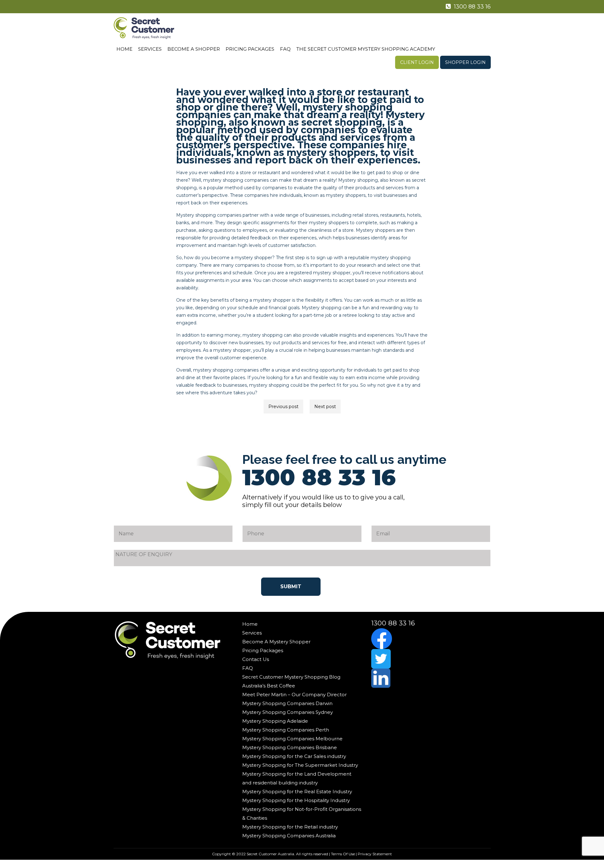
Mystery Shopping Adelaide (275, 721)
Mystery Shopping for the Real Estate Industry (297, 792)
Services (150, 49)
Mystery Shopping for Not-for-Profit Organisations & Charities (301, 813)
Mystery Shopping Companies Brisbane (289, 747)
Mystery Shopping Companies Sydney (287, 712)
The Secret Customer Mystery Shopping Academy (365, 49)
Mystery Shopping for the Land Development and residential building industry (296, 778)
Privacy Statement (375, 853)
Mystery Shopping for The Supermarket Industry (300, 765)
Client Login (417, 62)
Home (124, 49)
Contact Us (255, 659)
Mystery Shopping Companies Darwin (287, 703)
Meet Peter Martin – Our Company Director (294, 695)
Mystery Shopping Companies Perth (285, 730)
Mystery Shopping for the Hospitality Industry (296, 800)
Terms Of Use (343, 853)
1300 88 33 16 (471, 6)
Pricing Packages (250, 49)
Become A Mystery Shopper (276, 642)
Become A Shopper (193, 49)
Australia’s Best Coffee (268, 686)
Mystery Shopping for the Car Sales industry (294, 756)
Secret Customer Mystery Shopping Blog (291, 677)
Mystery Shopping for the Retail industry (290, 827)
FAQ (285, 49)
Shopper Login (465, 62)
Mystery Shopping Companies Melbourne (292, 739)
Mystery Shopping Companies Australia (289, 836)
